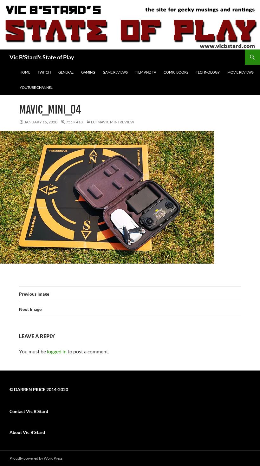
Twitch (44, 72)
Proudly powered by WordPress (36, 458)
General (66, 72)
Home (25, 72)
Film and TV (145, 72)
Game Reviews (115, 72)
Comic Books (176, 72)
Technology (208, 72)
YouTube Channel (36, 87)
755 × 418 (74, 122)
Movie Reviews (240, 72)
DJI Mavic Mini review (112, 122)
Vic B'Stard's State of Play (42, 57)
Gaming (88, 72)
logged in (57, 351)
